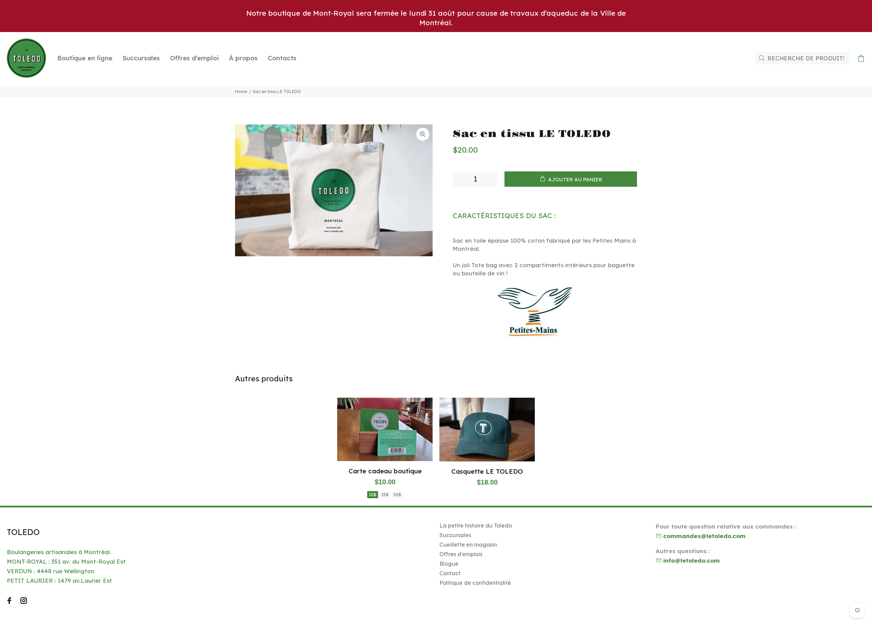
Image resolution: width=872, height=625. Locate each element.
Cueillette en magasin (468, 544)
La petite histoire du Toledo (475, 525)
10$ (372, 494)
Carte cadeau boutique (385, 471)
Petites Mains (611, 240)
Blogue (448, 563)
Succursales (455, 535)
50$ (397, 494)
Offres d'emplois (460, 554)
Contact (450, 573)
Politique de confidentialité (475, 582)
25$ (385, 494)
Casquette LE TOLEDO (487, 471)
